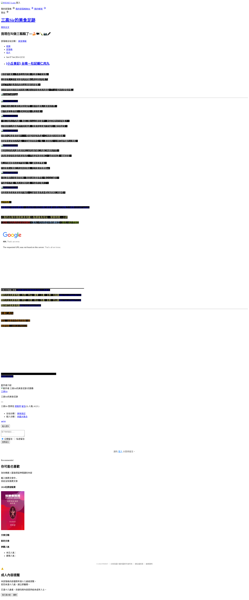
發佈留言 (5, 442)
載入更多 (5, 426)
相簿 (8, 46)
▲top (3, 421)
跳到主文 (5, 27)
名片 (8, 52)
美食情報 (22, 41)
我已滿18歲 (6, 595)
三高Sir (4, 391)
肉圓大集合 (22, 417)
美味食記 (21, 413)
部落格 (9, 49)
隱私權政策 (139, 564)
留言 (24, 406)
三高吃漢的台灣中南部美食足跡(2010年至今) (33, 290)
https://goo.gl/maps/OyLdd (70, 300)
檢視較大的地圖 (7, 376)
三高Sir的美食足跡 (18, 20)
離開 (15, 595)
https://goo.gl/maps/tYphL (30, 305)
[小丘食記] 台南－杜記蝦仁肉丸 (28, 63)
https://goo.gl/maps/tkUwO (70, 295)
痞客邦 (18, 406)
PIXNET (105, 564)
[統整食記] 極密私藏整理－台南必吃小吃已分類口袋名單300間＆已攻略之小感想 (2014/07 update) (45, 207)
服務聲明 (149, 564)
